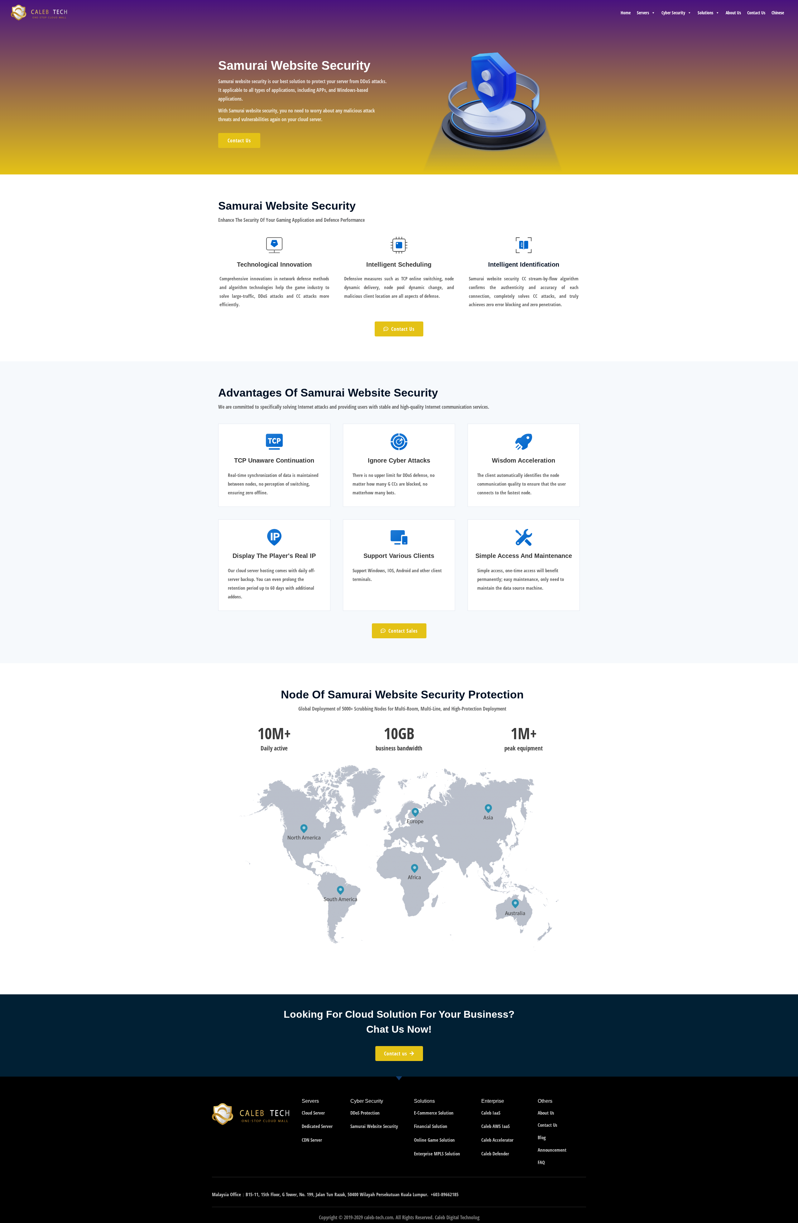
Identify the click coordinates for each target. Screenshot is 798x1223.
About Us (733, 13)
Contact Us (756, 13)
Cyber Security (673, 13)
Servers (643, 13)
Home (626, 13)
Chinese (778, 13)
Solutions (705, 13)
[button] (239, 140)
